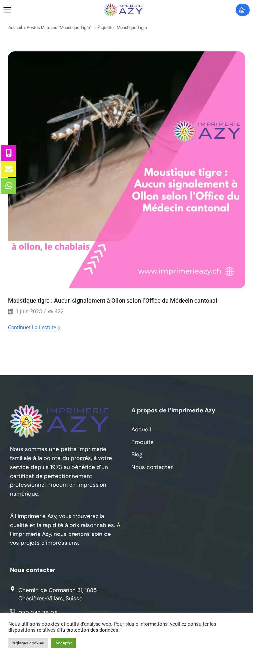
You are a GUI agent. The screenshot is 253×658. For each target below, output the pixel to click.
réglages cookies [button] (28, 643)
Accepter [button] (63, 643)
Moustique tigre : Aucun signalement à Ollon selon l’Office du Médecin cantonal (112, 300)
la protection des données (89, 630)
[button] (7, 10)
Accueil (15, 27)
